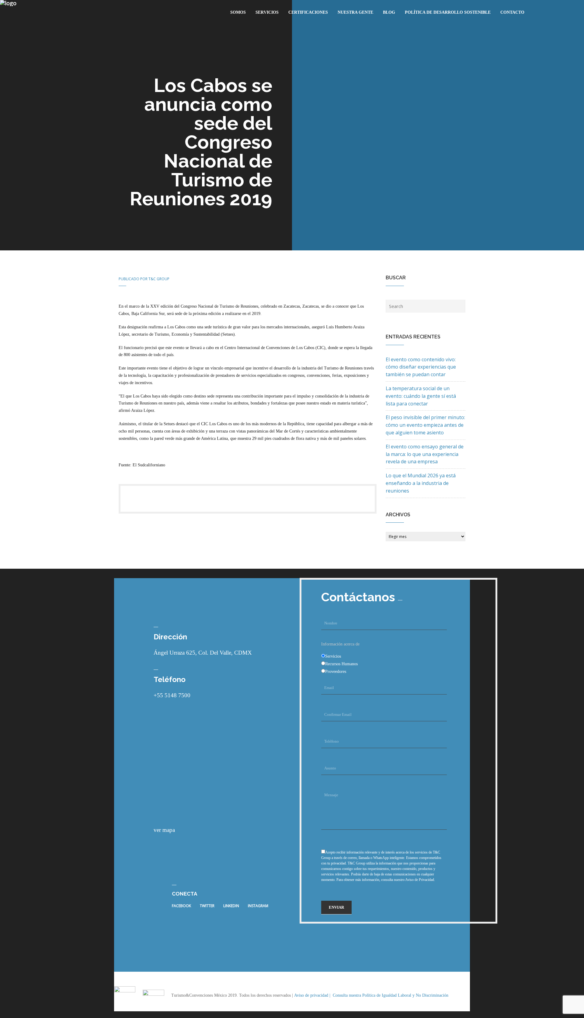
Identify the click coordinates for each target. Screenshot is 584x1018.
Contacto (512, 12)
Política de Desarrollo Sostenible (448, 12)
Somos (238, 12)
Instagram (258, 905)
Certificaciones (308, 12)
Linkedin (231, 905)
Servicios (267, 12)
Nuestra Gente (355, 12)
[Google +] (146, 498)
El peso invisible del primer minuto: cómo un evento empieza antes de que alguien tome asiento (425, 425)
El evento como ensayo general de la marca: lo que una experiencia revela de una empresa (425, 454)
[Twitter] (136, 498)
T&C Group (158, 278)
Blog (389, 12)
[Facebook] (141, 498)
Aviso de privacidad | (313, 995)
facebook (181, 905)
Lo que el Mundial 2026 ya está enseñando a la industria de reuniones (421, 483)
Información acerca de (340, 644)
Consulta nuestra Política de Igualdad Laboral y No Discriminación (390, 995)
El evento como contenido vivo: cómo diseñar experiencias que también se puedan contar (421, 367)
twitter (207, 905)
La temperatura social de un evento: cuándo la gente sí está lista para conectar (421, 396)
